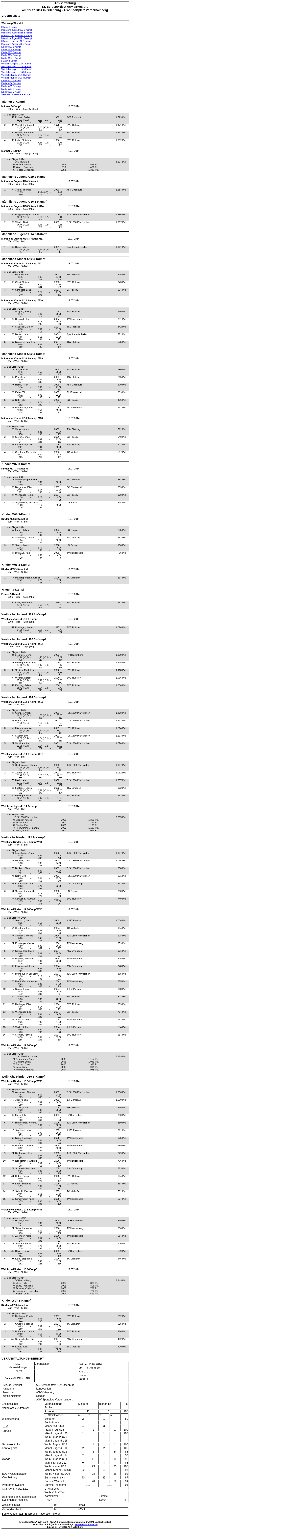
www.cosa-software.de (86, 1524)
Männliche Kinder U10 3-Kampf (16, 44)
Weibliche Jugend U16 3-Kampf (16, 69)
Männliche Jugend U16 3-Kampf (16, 35)
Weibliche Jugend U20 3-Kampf (16, 63)
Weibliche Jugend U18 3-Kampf (16, 66)
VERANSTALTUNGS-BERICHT (16, 94)
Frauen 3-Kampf (9, 61)
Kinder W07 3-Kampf (11, 80)
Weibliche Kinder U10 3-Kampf (16, 78)
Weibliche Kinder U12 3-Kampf (16, 75)
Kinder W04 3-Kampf (11, 89)
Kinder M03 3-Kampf (11, 58)
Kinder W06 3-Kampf (11, 83)
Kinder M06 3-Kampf (11, 49)
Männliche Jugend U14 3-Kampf (16, 38)
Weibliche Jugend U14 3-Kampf (16, 72)
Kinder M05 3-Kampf (11, 52)
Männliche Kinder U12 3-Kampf (16, 41)
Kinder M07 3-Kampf (11, 47)
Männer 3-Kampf (9, 27)
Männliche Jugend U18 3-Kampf (16, 32)
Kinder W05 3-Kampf (11, 86)
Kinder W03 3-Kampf (11, 92)
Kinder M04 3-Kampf (11, 55)
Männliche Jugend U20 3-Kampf (16, 30)
